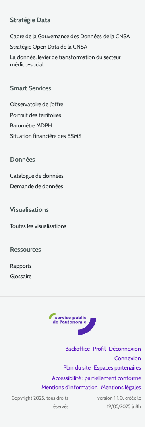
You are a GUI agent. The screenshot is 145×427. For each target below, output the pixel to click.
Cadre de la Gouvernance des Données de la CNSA (70, 36)
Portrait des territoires (35, 115)
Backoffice (77, 348)
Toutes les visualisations (38, 226)
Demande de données (36, 186)
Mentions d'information (69, 387)
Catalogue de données (37, 175)
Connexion (127, 358)
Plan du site (77, 367)
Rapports (21, 265)
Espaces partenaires (117, 367)
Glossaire (20, 276)
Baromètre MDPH (31, 125)
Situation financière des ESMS (45, 136)
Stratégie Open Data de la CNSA (48, 46)
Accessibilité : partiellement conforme (96, 378)
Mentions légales (121, 387)
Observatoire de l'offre (36, 104)
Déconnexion (125, 348)
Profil (99, 348)
